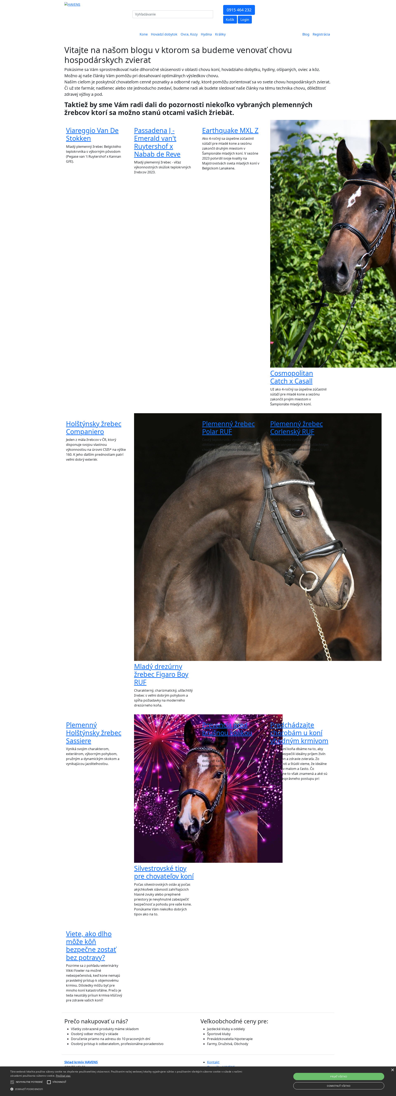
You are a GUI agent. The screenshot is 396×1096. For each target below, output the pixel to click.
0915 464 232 (239, 10)
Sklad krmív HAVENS (81, 1062)
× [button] (392, 1070)
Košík (230, 19)
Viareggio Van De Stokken (92, 134)
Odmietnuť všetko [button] (338, 1085)
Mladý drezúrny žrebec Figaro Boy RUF (161, 674)
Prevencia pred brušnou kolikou (227, 728)
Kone (144, 34)
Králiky (220, 34)
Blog (305, 34)
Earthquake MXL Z (230, 130)
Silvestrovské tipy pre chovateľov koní (164, 872)
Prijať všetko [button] (338, 1076)
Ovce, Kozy (189, 34)
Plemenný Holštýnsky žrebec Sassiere (93, 732)
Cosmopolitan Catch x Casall (291, 377)
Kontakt (213, 1062)
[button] (12, 1082)
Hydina (206, 34)
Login (244, 19)
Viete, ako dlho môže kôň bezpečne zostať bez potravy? (91, 945)
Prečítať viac (63, 1075)
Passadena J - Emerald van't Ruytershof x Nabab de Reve (157, 142)
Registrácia (321, 34)
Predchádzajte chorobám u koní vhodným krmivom (299, 732)
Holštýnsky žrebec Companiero (93, 427)
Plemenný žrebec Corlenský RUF (296, 427)
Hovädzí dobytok (164, 34)
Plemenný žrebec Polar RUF (228, 427)
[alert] (198, 1081)
